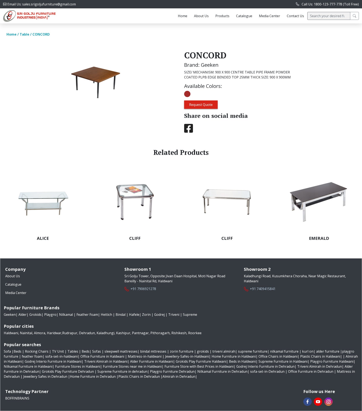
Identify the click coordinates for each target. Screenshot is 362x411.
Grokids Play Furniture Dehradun (68, 371)
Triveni (173, 314)
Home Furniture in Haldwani (234, 356)
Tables (73, 351)
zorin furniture (181, 351)
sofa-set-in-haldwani (61, 356)
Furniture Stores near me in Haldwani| (133, 366)
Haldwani (11, 333)
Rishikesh (178, 333)
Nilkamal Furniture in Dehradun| (223, 371)
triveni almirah (223, 351)
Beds (18, 351)
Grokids (34, 314)
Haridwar (54, 333)
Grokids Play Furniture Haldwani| (202, 361)
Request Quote (201, 104)
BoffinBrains (17, 398)
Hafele (133, 314)
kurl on (307, 351)
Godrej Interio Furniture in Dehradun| (266, 366)
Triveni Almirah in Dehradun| (320, 366)
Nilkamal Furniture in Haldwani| (29, 366)
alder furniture (327, 351)
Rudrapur (69, 333)
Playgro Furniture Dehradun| (173, 371)
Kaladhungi (105, 333)
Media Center (269, 16)
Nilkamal (66, 314)
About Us (201, 16)
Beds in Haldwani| (243, 361)
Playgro (49, 314)
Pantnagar (140, 333)
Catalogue (244, 16)
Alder (22, 314)
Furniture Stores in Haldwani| (78, 366)
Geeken (10, 314)
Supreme (189, 314)
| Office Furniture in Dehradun (309, 371)
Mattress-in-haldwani (145, 356)
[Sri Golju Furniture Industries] (29, 15)
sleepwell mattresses (121, 351)
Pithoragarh (160, 333)
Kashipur (123, 333)
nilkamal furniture (284, 351)
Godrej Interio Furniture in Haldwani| (54, 361)
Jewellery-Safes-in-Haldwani (187, 356)
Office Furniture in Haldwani (102, 356)
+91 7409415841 (262, 288)
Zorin (146, 314)
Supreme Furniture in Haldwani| (284, 361)
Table (24, 34)
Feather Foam (87, 314)
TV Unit (58, 351)
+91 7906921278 (143, 288)
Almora (39, 333)
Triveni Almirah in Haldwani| (106, 361)
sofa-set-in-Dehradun (267, 371)
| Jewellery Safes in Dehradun (44, 376)
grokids (203, 351)
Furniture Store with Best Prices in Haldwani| (199, 366)
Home (182, 16)
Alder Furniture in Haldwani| (152, 361)
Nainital (26, 333)
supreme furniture (252, 351)
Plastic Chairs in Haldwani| (321, 356)
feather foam (32, 356)
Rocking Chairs (37, 351)
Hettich (106, 314)
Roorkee (195, 333)
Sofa (8, 351)
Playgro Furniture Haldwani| (332, 361)
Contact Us (295, 16)
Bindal (120, 314)
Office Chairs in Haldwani (278, 356)
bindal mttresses (153, 351)
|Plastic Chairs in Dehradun (138, 376)
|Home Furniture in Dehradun (92, 376)
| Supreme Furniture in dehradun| (122, 371)
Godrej (159, 314)
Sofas (97, 351)
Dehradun (87, 333)
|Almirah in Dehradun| (179, 376)
